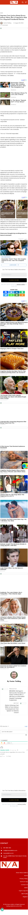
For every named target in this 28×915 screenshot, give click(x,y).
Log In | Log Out (23, 891)
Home (26, 875)
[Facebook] (5, 292)
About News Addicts (22, 872)
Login (25, 726)
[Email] (16, 295)
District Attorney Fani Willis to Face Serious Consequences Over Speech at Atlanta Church (12, 708)
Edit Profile (24, 894)
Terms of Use (24, 882)
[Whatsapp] (11, 295)
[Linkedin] (16, 292)
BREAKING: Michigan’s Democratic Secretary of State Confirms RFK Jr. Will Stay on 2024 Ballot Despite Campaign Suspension (17, 694)
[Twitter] (11, 292)
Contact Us (24, 885)
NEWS (1, 13)
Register (25, 897)
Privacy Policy (24, 878)
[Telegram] (5, 295)
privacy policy (21, 284)
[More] (22, 295)
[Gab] (22, 292)
